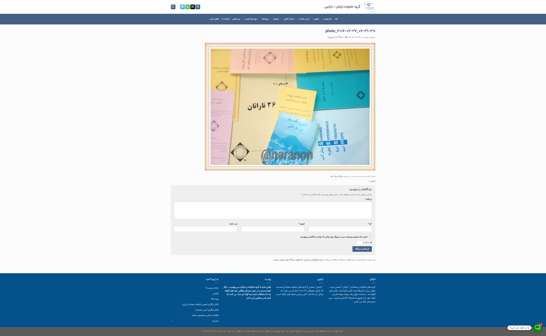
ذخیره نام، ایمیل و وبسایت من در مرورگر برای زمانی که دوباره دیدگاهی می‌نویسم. (334, 237)
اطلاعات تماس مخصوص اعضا (205, 315)
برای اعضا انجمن (251, 19)
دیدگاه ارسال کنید (336, 176)
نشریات (276, 19)
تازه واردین (328, 19)
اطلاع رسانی (214, 19)
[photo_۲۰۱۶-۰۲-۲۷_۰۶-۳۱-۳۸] (290, 107)
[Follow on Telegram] (182, 7)
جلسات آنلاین (289, 19)
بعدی (371, 181)
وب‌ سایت (233, 223)
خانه (336, 19)
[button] (537, 327)
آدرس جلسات (304, 19)
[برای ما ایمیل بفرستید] (192, 7)
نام (370, 223)
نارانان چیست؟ (212, 288)
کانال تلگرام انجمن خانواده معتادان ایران (200, 304)
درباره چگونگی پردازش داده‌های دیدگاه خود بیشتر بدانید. (298, 260)
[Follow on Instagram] (198, 7)
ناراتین (316, 19)
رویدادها (265, 19)
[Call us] (187, 7)
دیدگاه (368, 199)
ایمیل (301, 223)
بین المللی (236, 19)
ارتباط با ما (225, 19)
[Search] (173, 7)
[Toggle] (172, 321)
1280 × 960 (343, 37)
